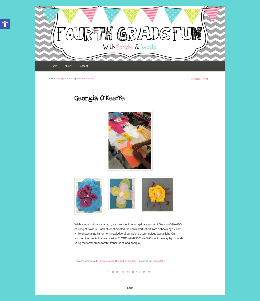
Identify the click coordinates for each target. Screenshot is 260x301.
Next (207, 78)
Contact (83, 66)
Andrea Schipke (128, 261)
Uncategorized (108, 261)
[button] (5, 24)
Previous (194, 78)
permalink (158, 261)
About (68, 66)
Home (54, 66)
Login (130, 287)
